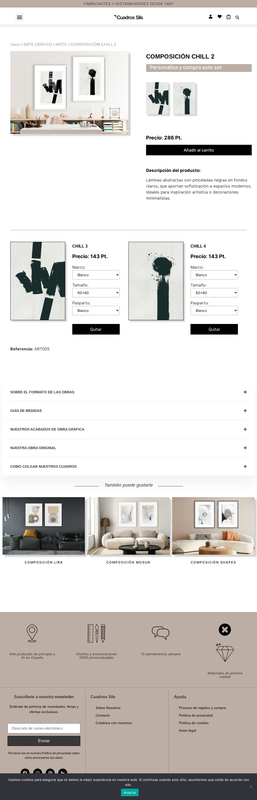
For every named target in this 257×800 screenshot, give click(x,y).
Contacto (103, 715)
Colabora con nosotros (114, 723)
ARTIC (61, 44)
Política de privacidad (196, 715)
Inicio (15, 44)
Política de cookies (194, 723)
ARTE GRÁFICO (37, 44)
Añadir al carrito (199, 150)
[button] (19, 17)
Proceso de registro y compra (202, 708)
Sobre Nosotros (108, 708)
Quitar (96, 329)
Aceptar (129, 792)
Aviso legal (187, 730)
